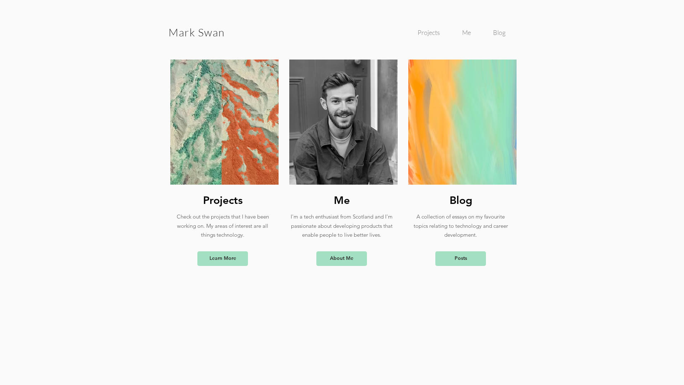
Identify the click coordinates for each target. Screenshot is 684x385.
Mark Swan (197, 32)
